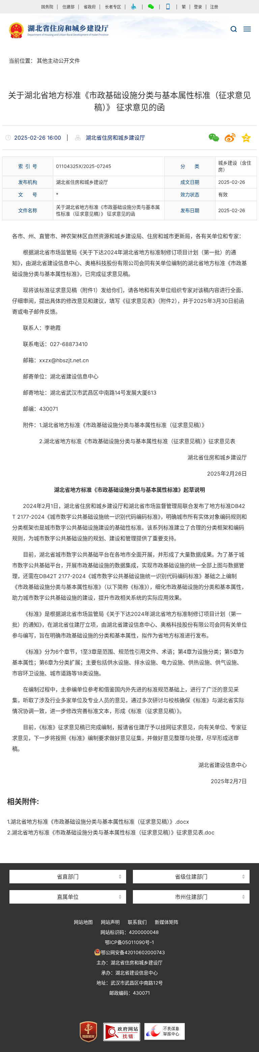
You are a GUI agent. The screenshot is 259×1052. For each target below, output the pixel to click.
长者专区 (113, 6)
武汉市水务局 (191, 885)
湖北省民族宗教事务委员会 (67, 865)
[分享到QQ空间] (246, 137)
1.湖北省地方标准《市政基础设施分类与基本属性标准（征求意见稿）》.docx (98, 821)
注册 (214, 6)
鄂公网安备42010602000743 (133, 952)
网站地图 (83, 922)
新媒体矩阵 (166, 922)
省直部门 (68, 876)
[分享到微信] (213, 137)
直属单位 (68, 896)
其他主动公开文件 (58, 60)
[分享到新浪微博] (230, 137)
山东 (191, 865)
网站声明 (110, 922)
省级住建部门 (191, 876)
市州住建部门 (191, 896)
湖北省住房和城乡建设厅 (129, 31)
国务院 (47, 6)
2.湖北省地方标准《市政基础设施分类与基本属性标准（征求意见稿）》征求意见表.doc (110, 832)
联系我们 (137, 922)
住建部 (68, 6)
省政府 (90, 6)
